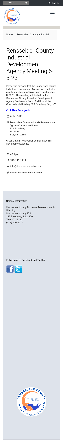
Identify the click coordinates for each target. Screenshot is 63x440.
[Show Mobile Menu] (52, 12)
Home (9, 34)
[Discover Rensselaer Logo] (12, 16)
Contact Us (53, 3)
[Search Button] (26, 3)
